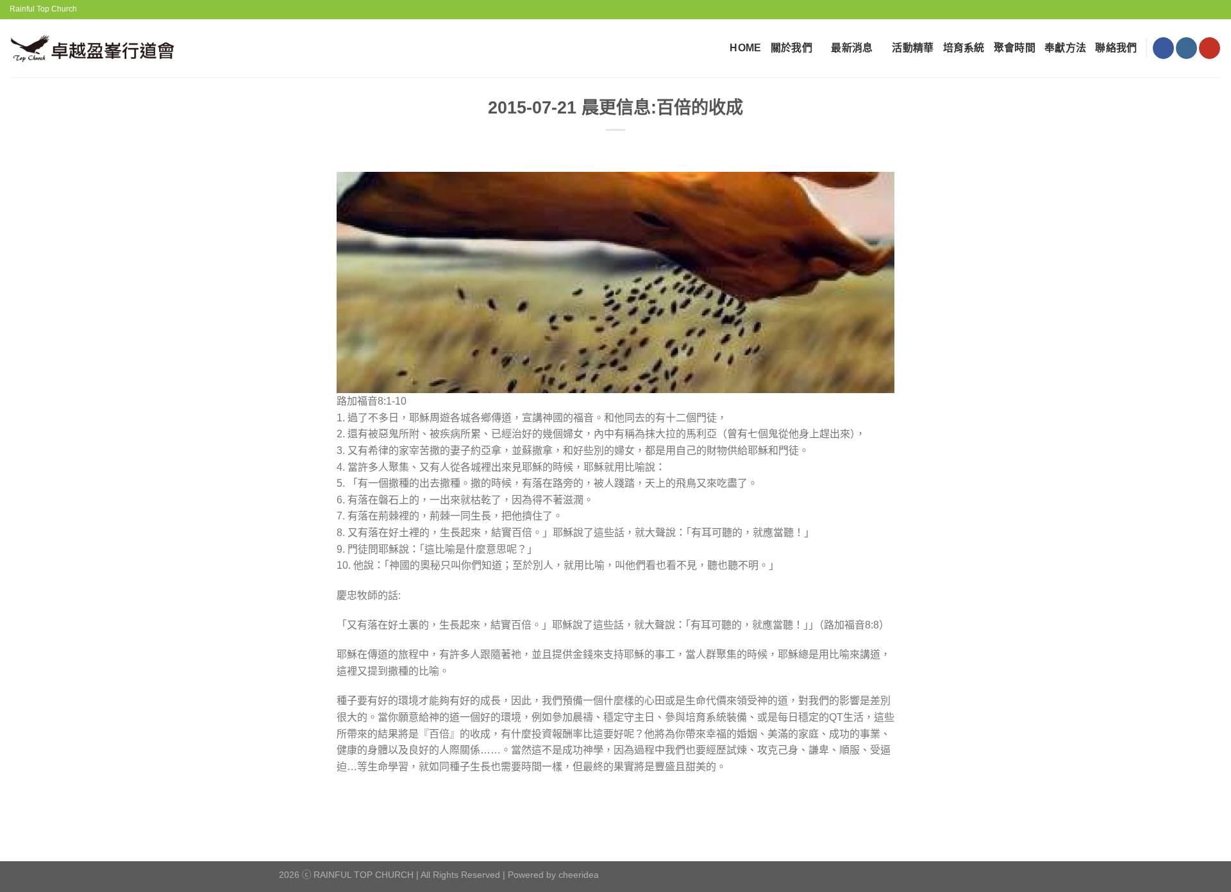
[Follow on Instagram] (1186, 48)
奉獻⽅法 (1065, 47)
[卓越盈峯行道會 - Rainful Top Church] (97, 47)
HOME (745, 47)
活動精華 (913, 47)
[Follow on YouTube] (1209, 48)
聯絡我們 (1116, 47)
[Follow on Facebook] (1163, 48)
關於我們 (791, 47)
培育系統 (964, 47)
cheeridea (578, 875)
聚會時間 (1014, 47)
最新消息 (852, 47)
